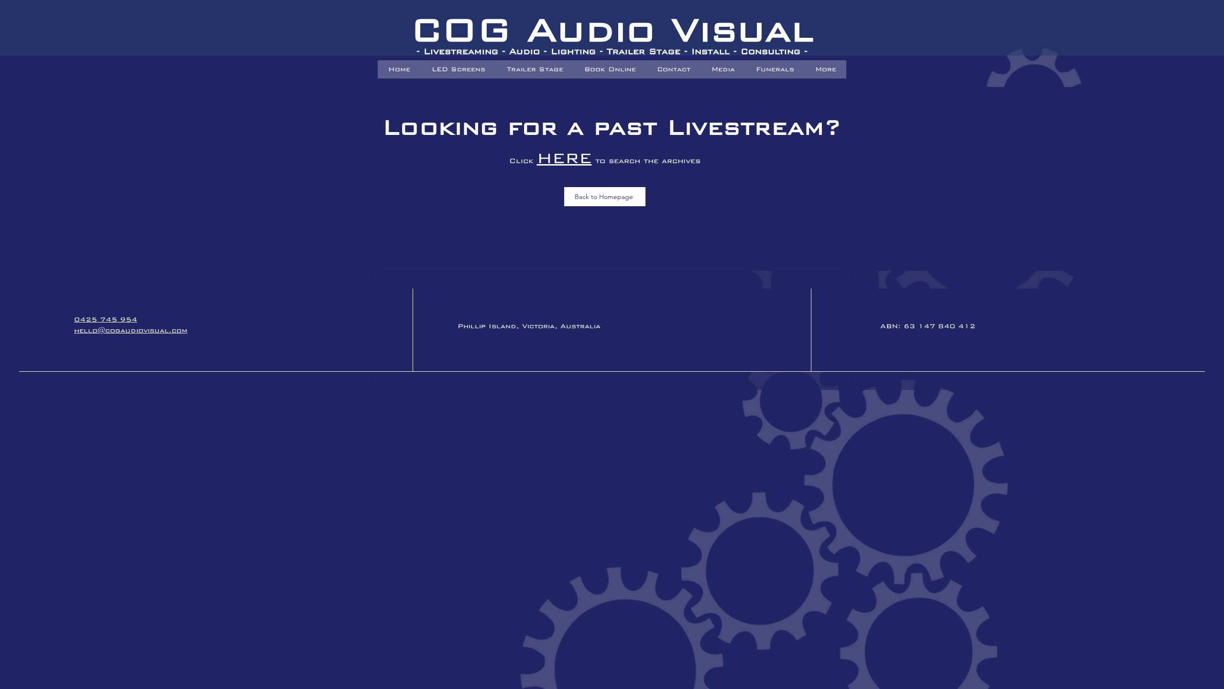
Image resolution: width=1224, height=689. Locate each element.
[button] (774, 69)
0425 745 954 (105, 319)
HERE (564, 158)
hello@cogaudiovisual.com (130, 330)
